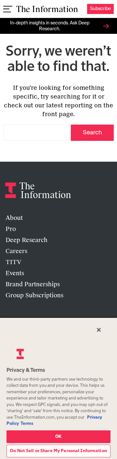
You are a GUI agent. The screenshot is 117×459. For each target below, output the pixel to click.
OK (58, 437)
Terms (26, 424)
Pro (11, 229)
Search (92, 133)
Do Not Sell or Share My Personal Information (58, 451)
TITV (13, 262)
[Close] (99, 330)
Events (15, 273)
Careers (16, 251)
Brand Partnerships (33, 284)
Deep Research (26, 240)
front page (57, 114)
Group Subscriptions (34, 295)
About (14, 218)
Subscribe (100, 9)
